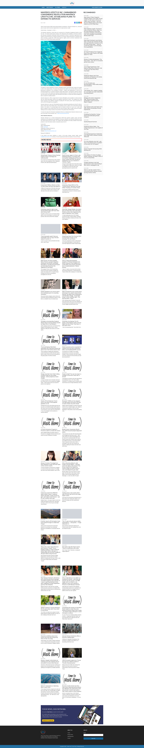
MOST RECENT (50, 7)
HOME (43, 7)
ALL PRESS (57, 7)
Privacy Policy (70, 734)
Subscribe (93, 738)
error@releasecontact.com (46, 136)
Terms (69, 732)
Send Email (45, 126)
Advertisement (71, 736)
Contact (69, 738)
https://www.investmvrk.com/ (63, 113)
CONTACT (64, 7)
